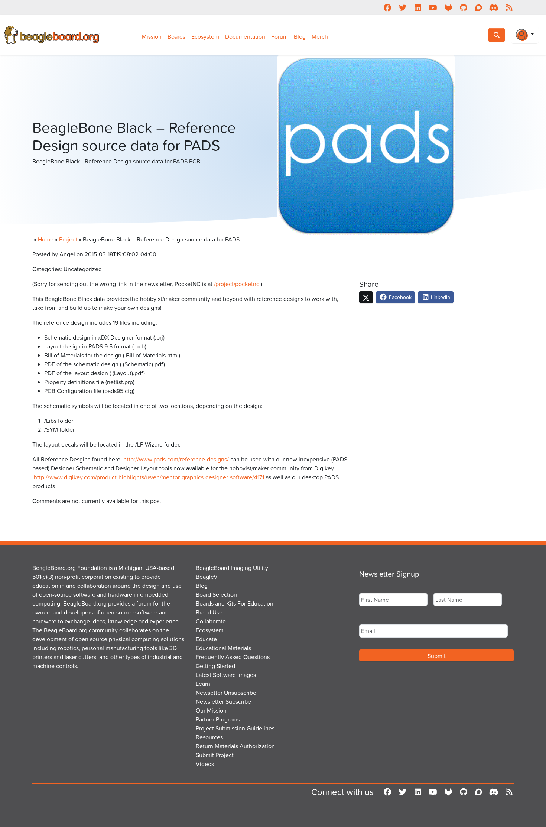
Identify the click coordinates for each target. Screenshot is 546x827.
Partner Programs (218, 719)
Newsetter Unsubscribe (226, 692)
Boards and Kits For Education (234, 603)
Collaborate (211, 621)
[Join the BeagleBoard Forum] (478, 7)
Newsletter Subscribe (223, 701)
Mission (152, 36)
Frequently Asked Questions (233, 657)
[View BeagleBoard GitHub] (463, 7)
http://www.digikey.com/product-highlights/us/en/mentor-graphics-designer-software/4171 (149, 477)
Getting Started (215, 666)
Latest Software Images (226, 675)
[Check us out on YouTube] (433, 7)
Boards (176, 36)
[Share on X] (366, 297)
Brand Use (209, 612)
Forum (279, 36)
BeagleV (207, 577)
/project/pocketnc (236, 284)
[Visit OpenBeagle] (448, 7)
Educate (206, 639)
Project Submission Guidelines (235, 728)
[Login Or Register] (525, 34)
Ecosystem (205, 36)
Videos (205, 764)
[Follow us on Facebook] (387, 7)
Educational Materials (223, 648)
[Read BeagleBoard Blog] (509, 7)
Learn (203, 684)
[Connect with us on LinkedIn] (417, 7)
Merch (320, 36)
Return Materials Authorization (235, 746)
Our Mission (211, 710)
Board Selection (216, 594)
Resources (209, 737)
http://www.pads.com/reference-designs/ (176, 459)
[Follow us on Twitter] (402, 7)
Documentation (245, 36)
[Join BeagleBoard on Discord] (493, 7)
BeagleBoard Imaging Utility (232, 568)
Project (68, 239)
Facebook (399, 297)
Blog (300, 36)
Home (45, 239)
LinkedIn (439, 297)
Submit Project (215, 755)
